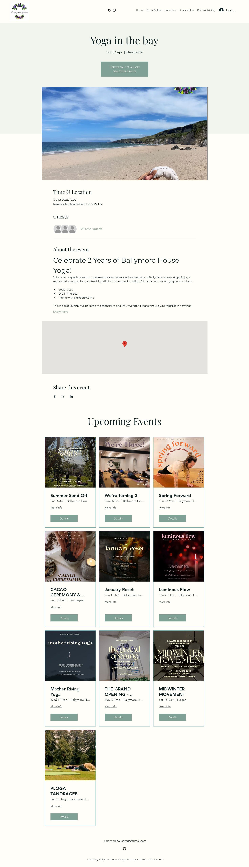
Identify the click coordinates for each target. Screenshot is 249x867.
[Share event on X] (63, 396)
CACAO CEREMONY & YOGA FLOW (65, 592)
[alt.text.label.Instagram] (114, 10)
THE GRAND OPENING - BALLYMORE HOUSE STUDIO (121, 691)
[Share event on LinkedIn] (71, 396)
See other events (124, 71)
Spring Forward (175, 495)
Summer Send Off (68, 495)
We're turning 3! (122, 495)
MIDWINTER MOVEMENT (172, 691)
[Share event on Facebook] (54, 396)
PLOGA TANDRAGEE (64, 791)
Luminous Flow (174, 589)
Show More (60, 311)
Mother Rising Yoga (64, 691)
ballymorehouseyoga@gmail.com (125, 840)
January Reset (119, 589)
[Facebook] (109, 10)
